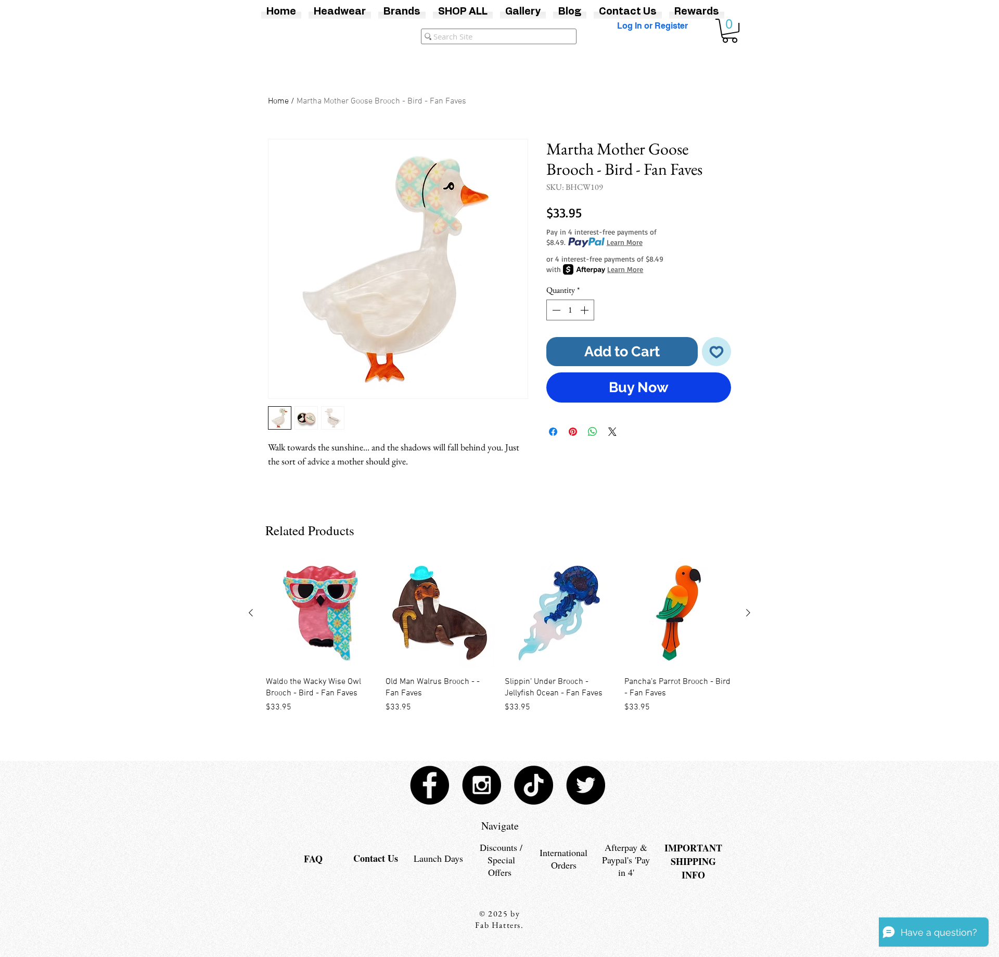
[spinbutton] (570, 310)
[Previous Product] (251, 612)
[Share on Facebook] (553, 431)
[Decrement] (555, 310)
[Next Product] (748, 612)
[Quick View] (320, 613)
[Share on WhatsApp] (592, 431)
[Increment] (585, 310)
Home (278, 101)
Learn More (625, 242)
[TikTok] (533, 785)
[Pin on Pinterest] (573, 431)
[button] (729, 31)
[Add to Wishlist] (717, 352)
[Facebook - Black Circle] (429, 785)
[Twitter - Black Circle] (585, 785)
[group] (499, 642)
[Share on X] (612, 431)
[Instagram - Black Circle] (481, 785)
